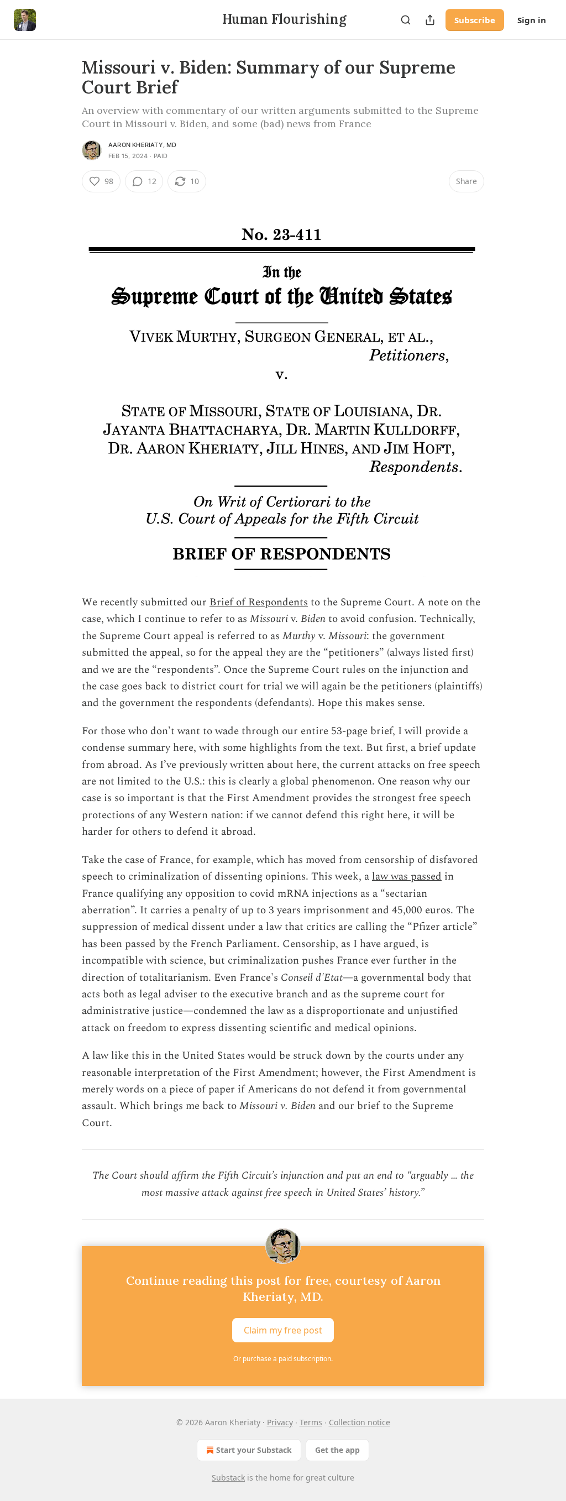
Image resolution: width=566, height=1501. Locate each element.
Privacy (280, 1422)
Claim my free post (283, 1330)
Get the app (337, 1450)
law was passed (407, 877)
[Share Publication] (430, 20)
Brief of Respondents (258, 602)
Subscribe (474, 19)
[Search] (406, 20)
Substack (228, 1477)
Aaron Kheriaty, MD (142, 145)
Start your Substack (254, 1450)
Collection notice (359, 1422)
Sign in (531, 19)
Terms (311, 1422)
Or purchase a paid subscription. (283, 1358)
